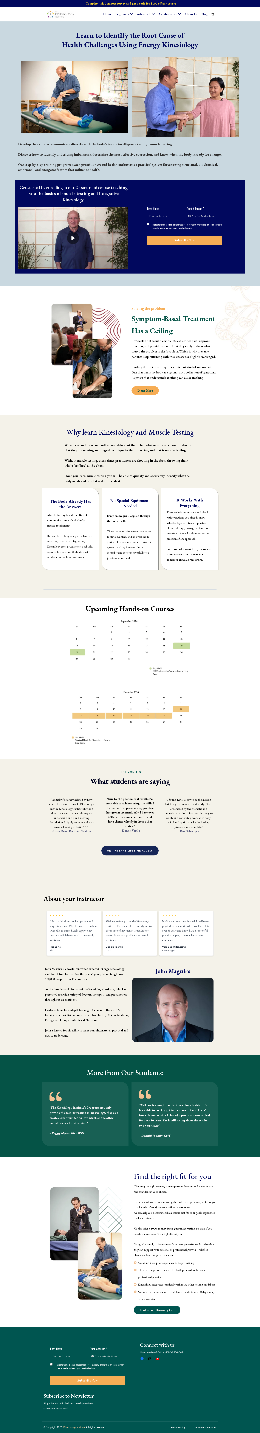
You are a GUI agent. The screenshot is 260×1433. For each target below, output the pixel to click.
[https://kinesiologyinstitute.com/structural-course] (130, 717)
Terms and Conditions (205, 1427)
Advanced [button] (144, 14)
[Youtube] (158, 1359)
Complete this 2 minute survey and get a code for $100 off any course (131, 3)
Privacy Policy (178, 1427)
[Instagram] (150, 1359)
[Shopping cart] (212, 14)
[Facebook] (142, 1359)
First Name (153, 208)
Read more (55, 940)
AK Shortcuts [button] (167, 14)
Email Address (195, 208)
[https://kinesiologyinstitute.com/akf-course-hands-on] (130, 647)
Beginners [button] (122, 14)
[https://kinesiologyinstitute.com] (60, 14)
